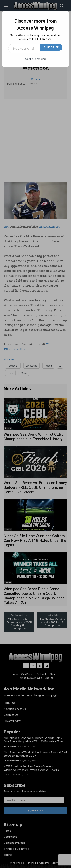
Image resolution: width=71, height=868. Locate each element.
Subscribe (51, 47)
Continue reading (35, 58)
